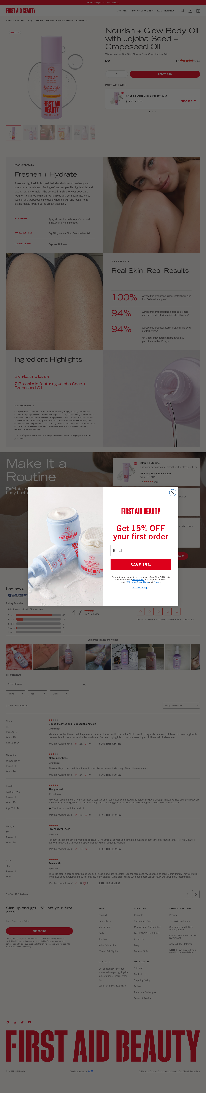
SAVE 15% (140, 564)
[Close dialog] (172, 492)
